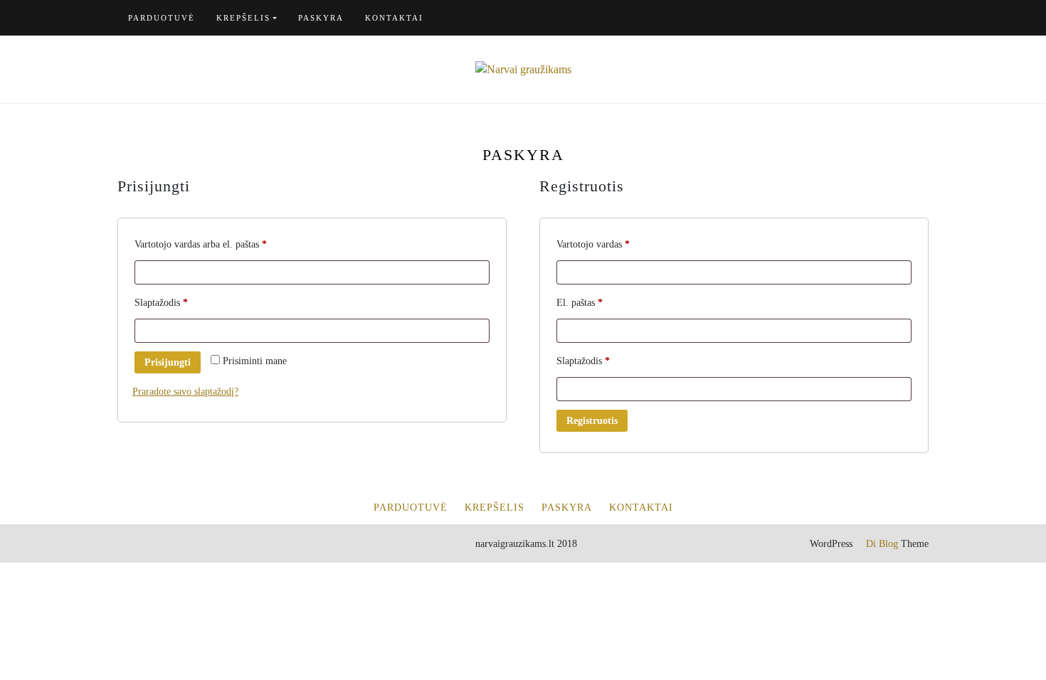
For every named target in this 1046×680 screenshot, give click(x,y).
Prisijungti (167, 362)
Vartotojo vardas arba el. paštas (222, 244)
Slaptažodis (183, 302)
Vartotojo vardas (615, 244)
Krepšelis (243, 18)
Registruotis (592, 420)
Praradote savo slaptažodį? (185, 391)
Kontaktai (394, 18)
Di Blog (880, 543)
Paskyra (321, 18)
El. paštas (601, 302)
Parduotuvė (161, 18)
